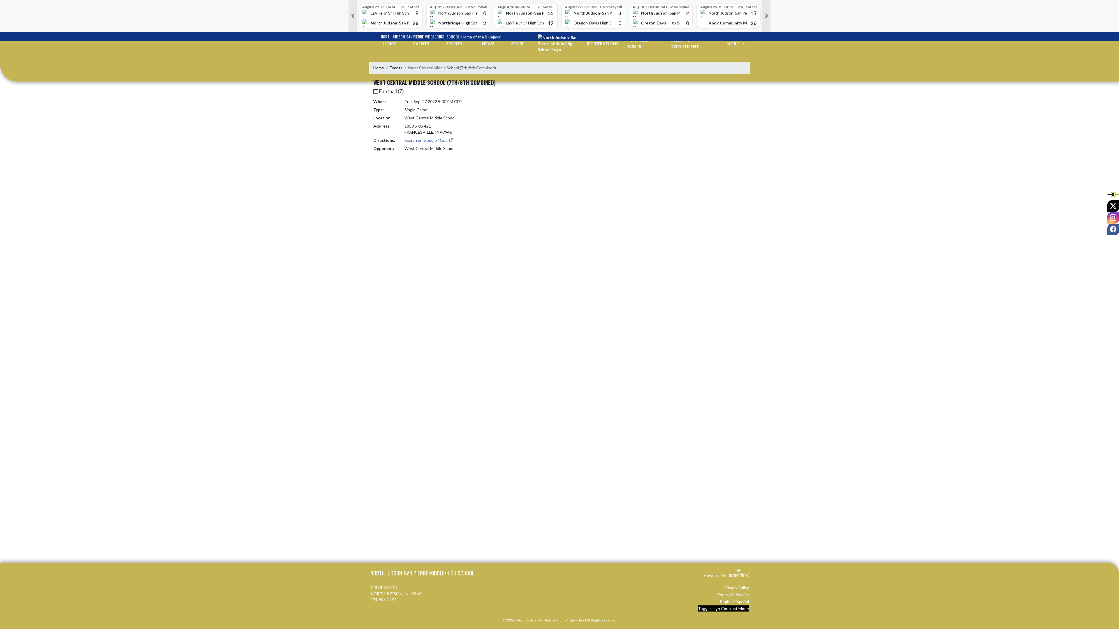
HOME (389, 43)
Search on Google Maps (426, 140)
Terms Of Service (733, 594)
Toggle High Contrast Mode (723, 608)
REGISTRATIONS (601, 43)
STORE (518, 43)
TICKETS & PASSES (637, 43)
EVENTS (421, 43)
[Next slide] (766, 16)
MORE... (733, 43)
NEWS (488, 43)
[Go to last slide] (353, 16)
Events (396, 67)
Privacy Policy (736, 587)
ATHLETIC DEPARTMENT (685, 43)
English (727, 601)
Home (378, 67)
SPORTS (454, 43)
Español (742, 601)
